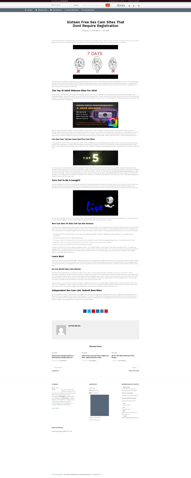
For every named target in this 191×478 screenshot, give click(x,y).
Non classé (106, 30)
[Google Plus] (94, 425)
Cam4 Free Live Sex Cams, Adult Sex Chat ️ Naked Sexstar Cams (95, 356)
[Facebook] (90, 425)
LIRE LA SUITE (55, 408)
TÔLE (92, 412)
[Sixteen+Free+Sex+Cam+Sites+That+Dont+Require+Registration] (89, 311)
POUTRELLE (94, 405)
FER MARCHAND (95, 400)
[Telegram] (106, 425)
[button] (56, 10)
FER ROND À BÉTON (96, 402)
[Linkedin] (99, 425)
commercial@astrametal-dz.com (130, 417)
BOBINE (93, 395)
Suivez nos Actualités (133, 1)
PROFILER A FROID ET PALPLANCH (100, 407)
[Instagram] (103, 425)
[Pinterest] (101, 425)
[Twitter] (92, 425)
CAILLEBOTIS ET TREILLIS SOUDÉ (100, 398)
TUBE (92, 414)
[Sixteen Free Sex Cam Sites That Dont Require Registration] (85, 311)
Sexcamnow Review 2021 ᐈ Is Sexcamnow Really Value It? (62, 356)
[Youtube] (97, 425)
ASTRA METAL (96, 30)
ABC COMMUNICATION (95, 474)
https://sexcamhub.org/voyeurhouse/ (123, 171)
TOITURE (93, 410)
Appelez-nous (120, 4)
